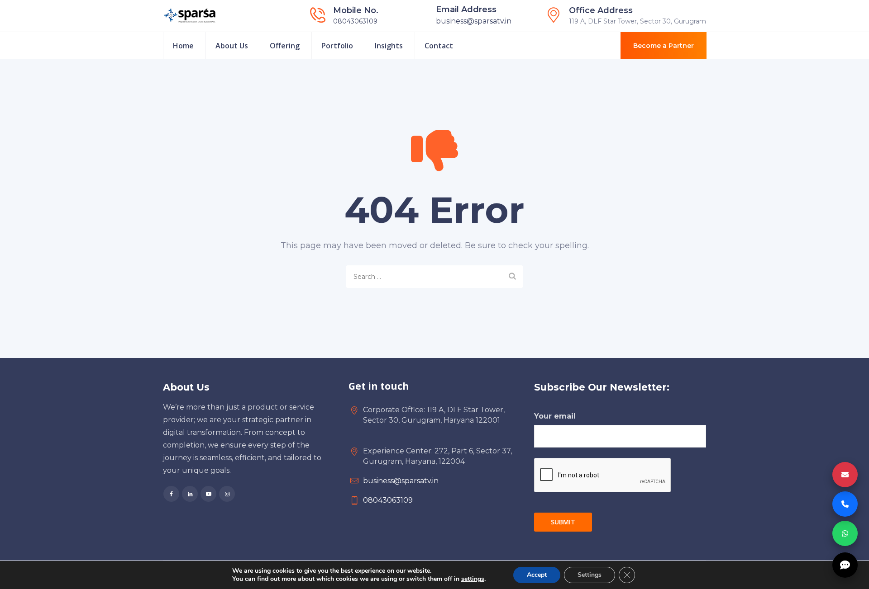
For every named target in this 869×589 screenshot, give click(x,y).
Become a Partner (663, 46)
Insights (389, 46)
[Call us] (845, 504)
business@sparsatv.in (473, 21)
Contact (439, 46)
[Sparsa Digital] (189, 16)
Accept (537, 574)
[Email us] (845, 474)
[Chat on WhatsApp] (845, 533)
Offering (285, 46)
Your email (555, 416)
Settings (590, 574)
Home (183, 46)
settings (472, 579)
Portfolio (337, 46)
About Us (231, 46)
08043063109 (355, 21)
